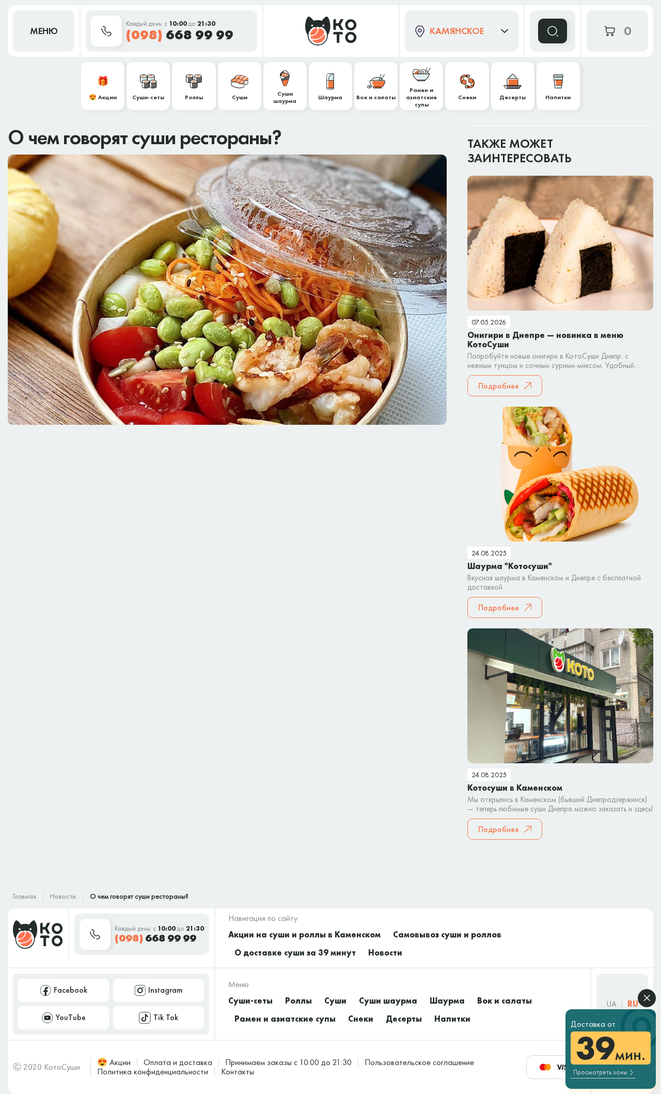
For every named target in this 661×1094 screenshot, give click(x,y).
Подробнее (498, 385)
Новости (63, 896)
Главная (24, 896)
